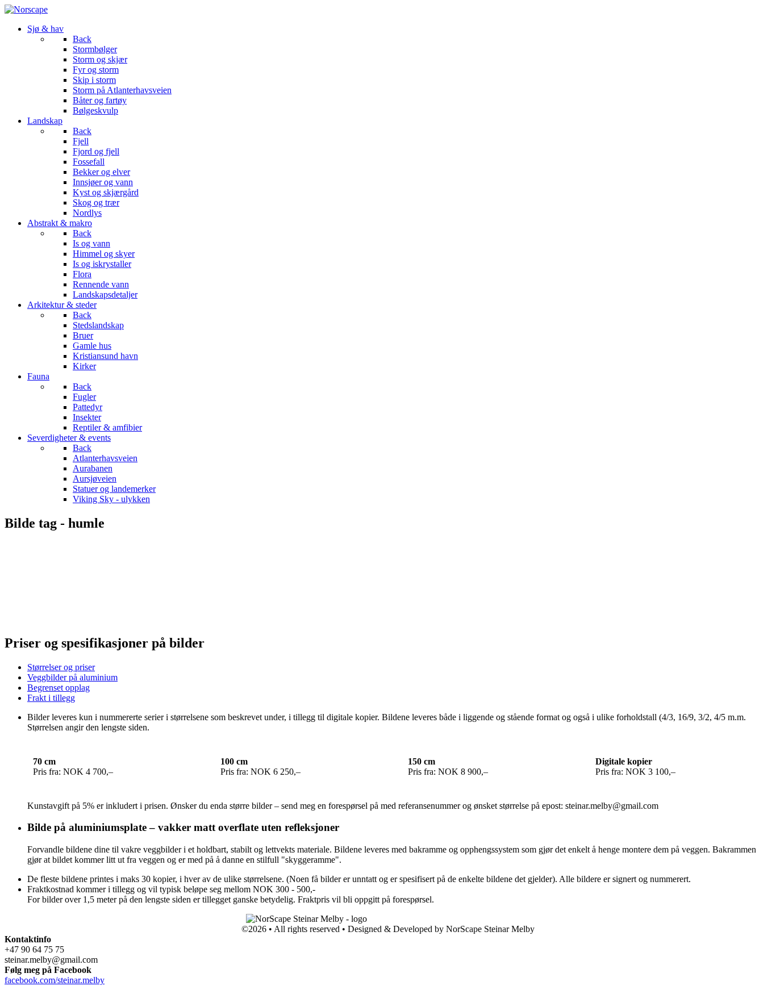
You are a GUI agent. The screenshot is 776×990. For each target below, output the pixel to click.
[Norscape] (26, 9)
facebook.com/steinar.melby (55, 980)
